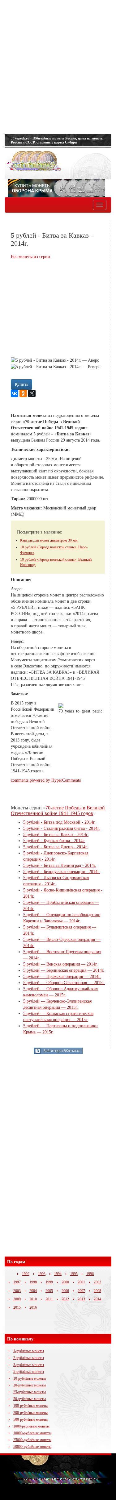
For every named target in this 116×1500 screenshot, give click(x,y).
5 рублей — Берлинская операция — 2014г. (63, 970)
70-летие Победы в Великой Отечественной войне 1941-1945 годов (58, 810)
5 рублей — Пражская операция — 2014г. (62, 976)
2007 (81, 1291)
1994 (58, 1274)
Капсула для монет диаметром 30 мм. (49, 540)
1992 (25, 1274)
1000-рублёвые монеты (31, 1426)
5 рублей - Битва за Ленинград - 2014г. (59, 865)
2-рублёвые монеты (28, 1358)
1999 (49, 1282)
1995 (74, 1274)
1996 (90, 1274)
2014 (97, 1299)
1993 (41, 1274)
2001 (81, 1282)
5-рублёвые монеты (28, 1371)
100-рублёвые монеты (30, 1405)
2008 (97, 1291)
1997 (17, 1282)
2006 (65, 1291)
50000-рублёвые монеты (32, 1446)
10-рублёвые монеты (29, 1378)
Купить (21, 384)
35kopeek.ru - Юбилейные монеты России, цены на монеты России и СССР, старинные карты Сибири (57, 140)
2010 (33, 1299)
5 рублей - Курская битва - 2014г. (54, 840)
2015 (17, 1307)
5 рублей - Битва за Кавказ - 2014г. (55, 834)
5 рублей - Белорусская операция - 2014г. (61, 871)
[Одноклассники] (23, 393)
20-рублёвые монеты (29, 1385)
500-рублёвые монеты (30, 1419)
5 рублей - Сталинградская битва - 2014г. (61, 828)
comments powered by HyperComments (46, 780)
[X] (32, 393)
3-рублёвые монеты (28, 1365)
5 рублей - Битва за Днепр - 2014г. (55, 847)
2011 (49, 1299)
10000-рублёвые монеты (32, 1433)
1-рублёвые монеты (28, 1351)
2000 (65, 1282)
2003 (17, 1291)
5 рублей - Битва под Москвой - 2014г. (59, 822)
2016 (33, 1307)
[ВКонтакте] (14, 393)
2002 (97, 1282)
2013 (81, 1299)
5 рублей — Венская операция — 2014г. (60, 964)
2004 (33, 1291)
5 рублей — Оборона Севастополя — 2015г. (64, 982)
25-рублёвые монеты (29, 1392)
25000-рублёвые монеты (32, 1440)
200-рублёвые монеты (30, 1413)
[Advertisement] (58, 67)
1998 (33, 1282)
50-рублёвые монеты (29, 1399)
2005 (49, 1291)
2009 (17, 1299)
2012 (65, 1299)
